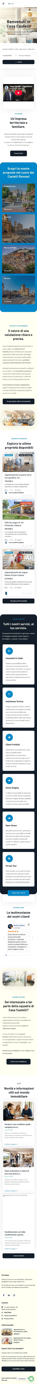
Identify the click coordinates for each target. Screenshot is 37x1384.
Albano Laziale (10, 518)
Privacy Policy (8, 1318)
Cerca (20, 62)
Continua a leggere (10, 1144)
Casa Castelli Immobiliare (16, 492)
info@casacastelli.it (10, 1315)
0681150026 (7, 1312)
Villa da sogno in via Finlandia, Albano (14, 524)
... (28, 486)
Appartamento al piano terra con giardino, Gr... (18, 476)
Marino (7, 278)
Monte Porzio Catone (12, 568)
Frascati (7, 217)
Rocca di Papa (10, 247)
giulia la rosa (18, 925)
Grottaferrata (10, 186)
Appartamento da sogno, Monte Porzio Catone (16, 574)
